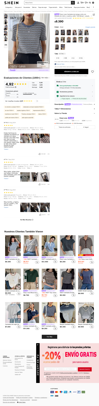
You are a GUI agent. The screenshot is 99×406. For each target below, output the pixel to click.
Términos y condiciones (41, 397)
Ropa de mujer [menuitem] (42, 7)
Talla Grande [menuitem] (68, 7)
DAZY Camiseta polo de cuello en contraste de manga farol (49, 259)
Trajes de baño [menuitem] (53, 7)
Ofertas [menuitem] (34, 7)
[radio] (57, 32)
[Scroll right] (93, 7)
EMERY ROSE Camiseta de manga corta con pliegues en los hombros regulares (86, 291)
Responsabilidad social (7, 363)
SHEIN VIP (17, 374)
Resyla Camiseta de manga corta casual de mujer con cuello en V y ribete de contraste (86, 324)
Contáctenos (30, 360)
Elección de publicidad (9, 402)
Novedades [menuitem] (26, 7)
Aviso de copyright (25, 400)
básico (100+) (42, 114)
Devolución (18, 362)
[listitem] (13, 250)
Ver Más (49, 337)
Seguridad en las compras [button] (67, 96)
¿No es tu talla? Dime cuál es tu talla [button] (64, 66)
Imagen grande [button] (90, 27)
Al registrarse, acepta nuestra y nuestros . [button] (66, 373)
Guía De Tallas (19, 372)
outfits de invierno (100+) (12, 117)
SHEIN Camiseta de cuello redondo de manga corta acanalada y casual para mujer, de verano (13, 291)
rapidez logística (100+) (23, 110)
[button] (90, 3)
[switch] (36, 101)
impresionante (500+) (39, 110)
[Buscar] (73, 3)
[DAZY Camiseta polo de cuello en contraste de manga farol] (49, 245)
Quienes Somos (7, 360)
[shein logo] (11, 2)
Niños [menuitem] (60, 7)
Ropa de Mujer (18, 11)
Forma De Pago (31, 362)
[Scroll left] (91, 7)
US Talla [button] (61, 53)
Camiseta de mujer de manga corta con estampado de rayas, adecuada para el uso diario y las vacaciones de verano (13, 324)
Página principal (8, 11)
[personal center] (78, 3)
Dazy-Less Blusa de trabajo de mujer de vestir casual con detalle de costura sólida (31, 292)
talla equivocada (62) (27, 117)
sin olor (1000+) (9, 110)
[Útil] (39, 154)
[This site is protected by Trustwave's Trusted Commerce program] (51, 395)
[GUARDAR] (92, 71)
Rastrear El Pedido (20, 370)
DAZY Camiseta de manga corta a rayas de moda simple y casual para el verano (13, 259)
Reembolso (18, 364)
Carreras (5, 366)
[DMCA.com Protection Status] (56, 395)
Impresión (34, 400)
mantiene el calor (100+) (11, 114)
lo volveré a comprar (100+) (12, 107)
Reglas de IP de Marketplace (10, 400)
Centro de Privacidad (8, 397)
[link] (82, 2)
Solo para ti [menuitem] (18, 7)
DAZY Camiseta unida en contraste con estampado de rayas (49, 326)
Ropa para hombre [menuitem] (79, 7)
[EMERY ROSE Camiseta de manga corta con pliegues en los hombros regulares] (86, 279)
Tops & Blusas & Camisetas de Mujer (41, 11)
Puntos (28, 365)
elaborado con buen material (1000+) (33, 107)
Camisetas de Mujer (57, 11)
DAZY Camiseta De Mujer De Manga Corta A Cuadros (68, 292)
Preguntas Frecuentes (30, 367)
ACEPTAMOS (54, 388)
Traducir (6, 149)
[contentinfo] (74, 392)
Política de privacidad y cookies (24, 397)
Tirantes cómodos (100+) (28, 114)
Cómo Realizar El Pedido (19, 367)
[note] (86, 255)
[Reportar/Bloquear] (48, 154)
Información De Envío (19, 359)
